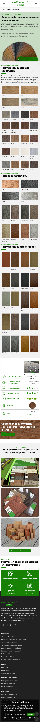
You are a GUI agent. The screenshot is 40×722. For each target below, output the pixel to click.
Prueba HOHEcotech (8, 684)
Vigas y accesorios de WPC (10, 660)
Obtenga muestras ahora (19, 551)
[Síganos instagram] (15, 625)
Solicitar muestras (10, 579)
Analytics (16, 718)
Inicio (3, 9)
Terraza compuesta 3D (9, 642)
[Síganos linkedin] (11, 625)
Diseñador (4, 667)
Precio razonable (7, 687)
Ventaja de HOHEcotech (9, 681)
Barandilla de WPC (7, 657)
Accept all (30, 714)
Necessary (8, 718)
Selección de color (29, 579)
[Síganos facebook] (7, 625)
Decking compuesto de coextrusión (13, 639)
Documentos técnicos (29, 592)
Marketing (33, 718)
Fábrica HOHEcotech (8, 697)
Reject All (9, 714)
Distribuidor (5, 670)
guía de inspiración (10, 592)
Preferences (25, 718)
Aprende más (31, 414)
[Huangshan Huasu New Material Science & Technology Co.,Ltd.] (20, 3)
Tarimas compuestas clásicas (11, 645)
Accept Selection (20, 714)
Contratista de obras (8, 673)
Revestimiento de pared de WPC (12, 648)
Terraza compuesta (8, 636)
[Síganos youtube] (3, 625)
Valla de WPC (5, 654)
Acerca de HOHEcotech (9, 694)
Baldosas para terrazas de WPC (11, 651)
